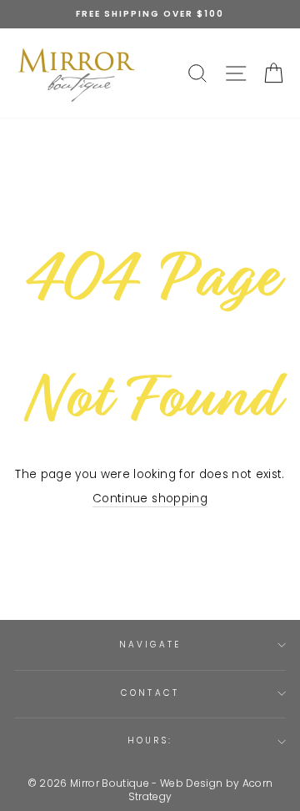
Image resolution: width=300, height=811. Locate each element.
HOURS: (150, 740)
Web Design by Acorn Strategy (200, 790)
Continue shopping (150, 498)
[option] (150, 14)
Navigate (149, 644)
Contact (149, 693)
